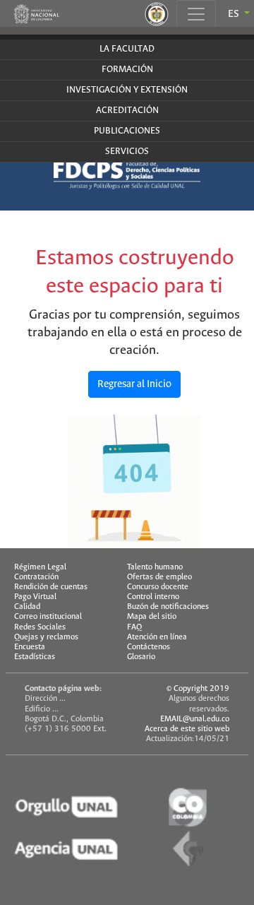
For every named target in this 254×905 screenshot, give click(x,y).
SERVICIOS (127, 151)
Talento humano (155, 567)
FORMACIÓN (127, 69)
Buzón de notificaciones (168, 607)
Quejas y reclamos (46, 637)
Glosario (141, 657)
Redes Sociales (40, 627)
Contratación (36, 577)
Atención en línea (157, 637)
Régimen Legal (40, 567)
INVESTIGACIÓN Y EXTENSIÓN (127, 90)
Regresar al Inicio (134, 384)
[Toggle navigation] (196, 14)
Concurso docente (157, 587)
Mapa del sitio (151, 617)
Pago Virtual (35, 597)
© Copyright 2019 (198, 689)
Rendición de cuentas (50, 587)
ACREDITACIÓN (127, 110)
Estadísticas (34, 657)
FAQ (134, 627)
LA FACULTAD (127, 49)
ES (234, 14)
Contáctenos (148, 647)
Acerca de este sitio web (187, 729)
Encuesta (29, 647)
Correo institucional (48, 617)
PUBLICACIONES (127, 131)
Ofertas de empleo (159, 577)
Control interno (153, 597)
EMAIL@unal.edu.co (194, 719)
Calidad (27, 607)
